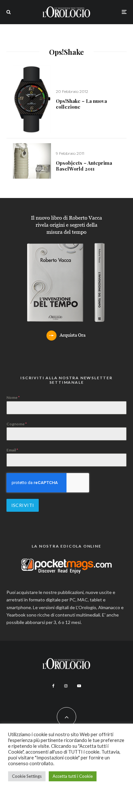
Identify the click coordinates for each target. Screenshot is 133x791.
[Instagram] (65, 686)
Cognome (16, 423)
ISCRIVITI (22, 505)
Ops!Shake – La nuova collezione (81, 104)
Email (12, 450)
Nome (13, 397)
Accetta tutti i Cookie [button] (73, 776)
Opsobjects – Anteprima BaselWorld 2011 (84, 166)
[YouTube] (79, 686)
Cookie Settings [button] (27, 776)
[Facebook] (53, 686)
